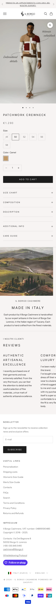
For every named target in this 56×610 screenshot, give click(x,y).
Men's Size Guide (11, 482)
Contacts (7, 487)
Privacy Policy (9, 508)
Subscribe (15, 449)
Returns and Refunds (13, 513)
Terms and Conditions (14, 503)
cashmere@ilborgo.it (13, 549)
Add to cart (28, 179)
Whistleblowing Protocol (15, 555)
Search (6, 497)
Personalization (10, 466)
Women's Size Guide (13, 477)
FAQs (5, 492)
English (40, 573)
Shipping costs (10, 471)
